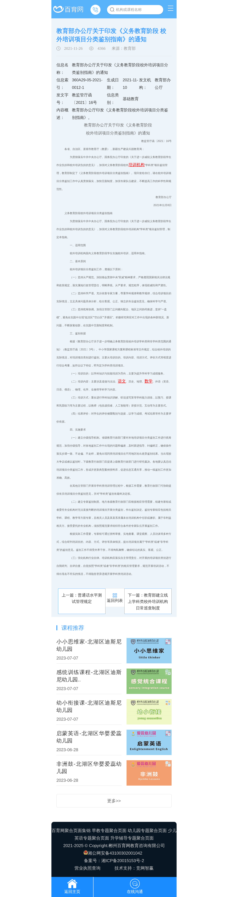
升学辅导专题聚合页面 (132, 838)
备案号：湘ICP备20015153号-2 (114, 860)
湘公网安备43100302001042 (115, 853)
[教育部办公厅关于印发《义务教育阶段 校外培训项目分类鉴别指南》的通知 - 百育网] (72, 883)
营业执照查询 (87, 868)
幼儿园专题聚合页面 (147, 830)
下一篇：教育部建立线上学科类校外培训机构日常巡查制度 (148, 601)
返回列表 (115, 600)
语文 (122, 381)
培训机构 (137, 164)
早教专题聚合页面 (109, 830)
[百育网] (68, 8)
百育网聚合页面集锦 (71, 830)
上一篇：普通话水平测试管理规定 (82, 598)
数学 (149, 381)
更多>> (114, 800)
